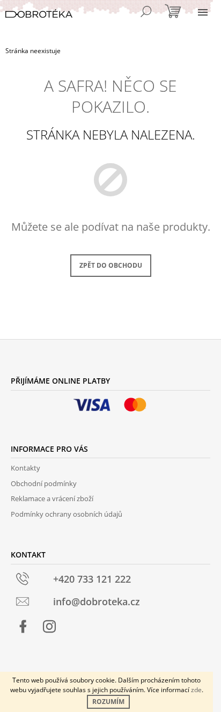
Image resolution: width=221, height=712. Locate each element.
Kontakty (25, 468)
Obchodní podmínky (44, 483)
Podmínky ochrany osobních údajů (66, 514)
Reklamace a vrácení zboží (52, 498)
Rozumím (108, 701)
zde (196, 689)
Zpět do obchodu (110, 265)
